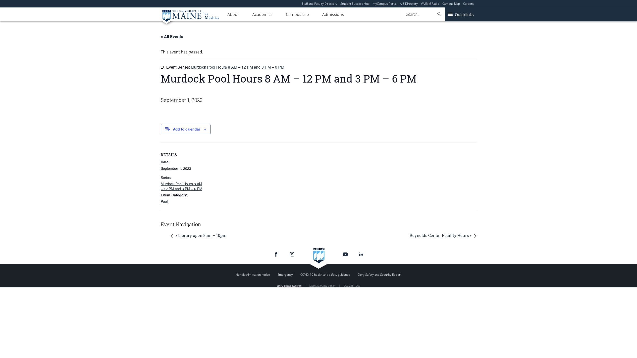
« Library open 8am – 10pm (200, 235)
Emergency (285, 274)
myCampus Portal (385, 3)
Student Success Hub (355, 3)
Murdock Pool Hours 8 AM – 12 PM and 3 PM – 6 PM (181, 186)
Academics (262, 14)
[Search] (439, 14)
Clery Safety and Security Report (379, 274)
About (233, 14)
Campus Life (297, 14)
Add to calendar (186, 129)
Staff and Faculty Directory (319, 3)
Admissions (333, 14)
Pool (164, 201)
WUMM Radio (430, 3)
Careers (468, 3)
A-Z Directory (409, 3)
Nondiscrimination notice (253, 274)
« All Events (172, 36)
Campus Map (451, 3)
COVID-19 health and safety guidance (325, 274)
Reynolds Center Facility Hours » (441, 235)
